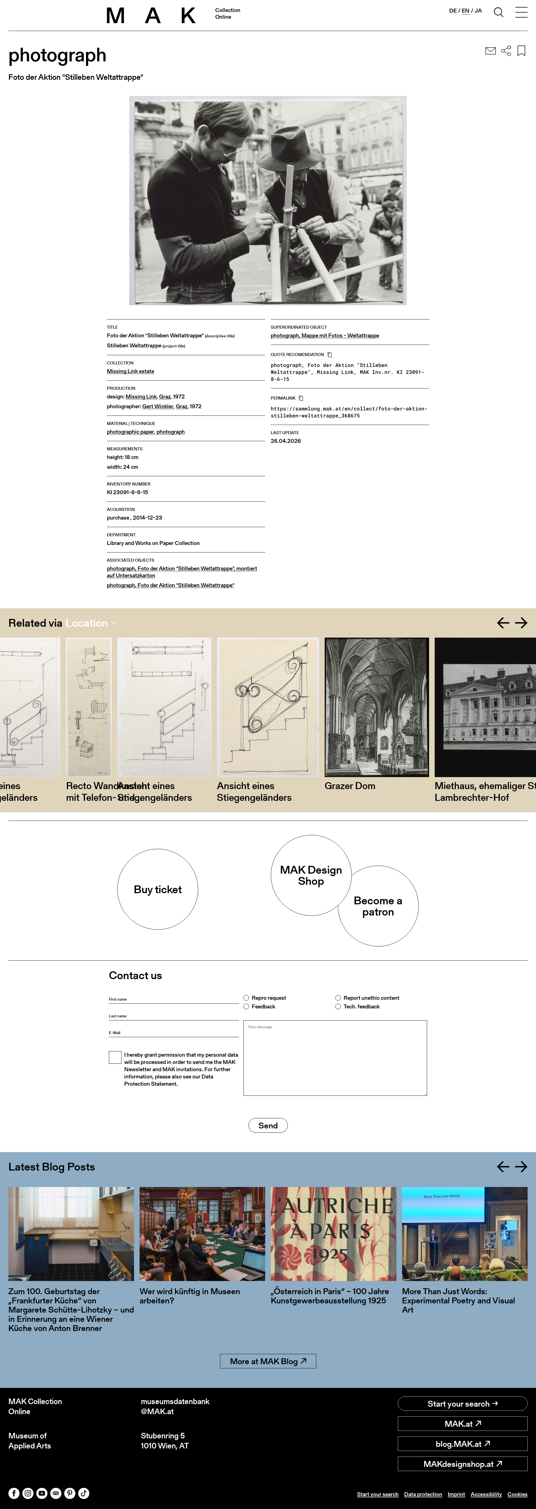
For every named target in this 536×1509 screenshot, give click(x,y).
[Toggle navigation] (521, 13)
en (466, 11)
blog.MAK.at (459, 1444)
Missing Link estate (130, 371)
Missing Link (141, 396)
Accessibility (486, 1494)
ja (478, 10)
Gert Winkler (157, 406)
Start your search (459, 1403)
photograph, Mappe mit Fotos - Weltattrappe (325, 335)
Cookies (518, 1494)
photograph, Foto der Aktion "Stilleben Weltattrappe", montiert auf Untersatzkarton (182, 572)
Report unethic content (371, 998)
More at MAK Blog (264, 1361)
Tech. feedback (362, 1006)
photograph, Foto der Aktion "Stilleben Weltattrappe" (170, 585)
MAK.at (459, 1423)
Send (268, 1125)
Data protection (423, 1494)
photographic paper (130, 431)
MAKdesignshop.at (458, 1464)
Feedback (263, 1006)
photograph (171, 431)
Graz (165, 396)
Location (86, 622)
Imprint (456, 1494)
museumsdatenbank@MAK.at (175, 1406)
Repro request (269, 998)
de (453, 10)
